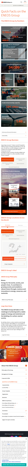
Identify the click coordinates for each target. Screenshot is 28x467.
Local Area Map (5, 387)
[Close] (26, 439)
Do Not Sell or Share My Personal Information (14, 464)
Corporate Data (5, 385)
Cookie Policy (5, 460)
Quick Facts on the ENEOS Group (9, 381)
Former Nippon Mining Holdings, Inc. (9, 403)
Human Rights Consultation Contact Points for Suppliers (13, 416)
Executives (4, 397)
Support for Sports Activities (8, 419)
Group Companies (6, 391)
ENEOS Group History (6, 400)
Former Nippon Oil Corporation (8, 405)
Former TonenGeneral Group (8, 407)
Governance (4, 410)
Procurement (5, 413)
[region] (14, 452)
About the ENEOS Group (9, 366)
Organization (5, 394)
